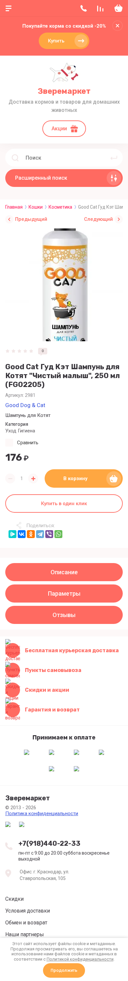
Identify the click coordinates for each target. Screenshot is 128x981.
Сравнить (27, 443)
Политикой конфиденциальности (80, 959)
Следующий (98, 219)
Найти (114, 157)
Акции (59, 128)
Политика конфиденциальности (41, 813)
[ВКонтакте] (22, 534)
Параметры (64, 593)
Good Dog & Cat (25, 405)
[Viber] (49, 534)
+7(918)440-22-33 (49, 843)
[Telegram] (40, 534)
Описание (64, 572)
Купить (56, 41)
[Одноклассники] (31, 534)
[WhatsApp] (58, 534)
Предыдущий (31, 219)
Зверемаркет (64, 91)
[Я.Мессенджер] (12, 534)
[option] (64, 284)
